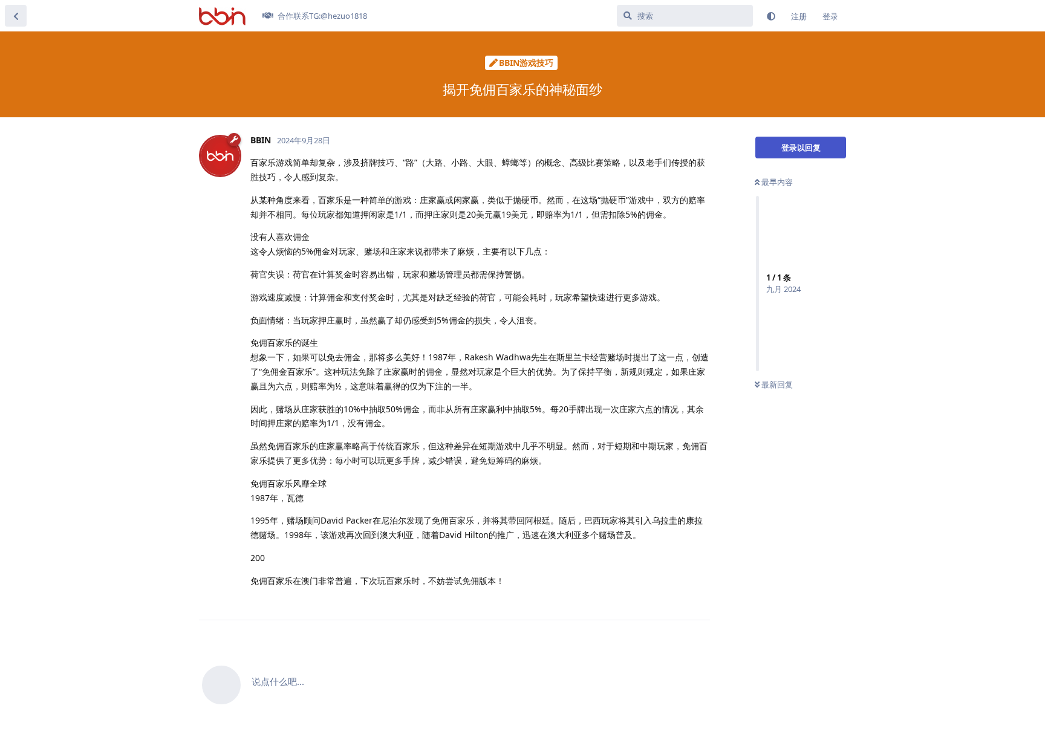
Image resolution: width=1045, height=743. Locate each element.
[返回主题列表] (16, 16)
